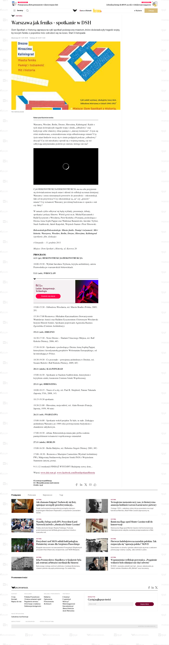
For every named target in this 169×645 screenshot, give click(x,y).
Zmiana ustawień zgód (32, 599)
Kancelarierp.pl (68, 606)
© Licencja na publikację (42, 481)
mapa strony (15, 621)
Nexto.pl (66, 601)
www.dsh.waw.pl (48, 472)
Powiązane (16, 495)
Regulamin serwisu (31, 601)
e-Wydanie (138, 11)
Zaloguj (151, 11)
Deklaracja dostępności (32, 606)
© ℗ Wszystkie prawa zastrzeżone (46, 483)
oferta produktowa (47, 621)
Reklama (47, 597)
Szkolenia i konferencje (19, 617)
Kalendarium (30, 621)
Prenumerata (49, 601)
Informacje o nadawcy (32, 604)
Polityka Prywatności (31, 597)
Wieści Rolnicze (68, 608)
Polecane (32, 495)
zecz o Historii (85, 10)
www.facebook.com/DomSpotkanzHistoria (76, 472)
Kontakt (14, 599)
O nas (13, 597)
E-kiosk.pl (66, 597)
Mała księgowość (69, 604)
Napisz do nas (16, 601)
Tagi (61, 495)
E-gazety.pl (67, 599)
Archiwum (47, 604)
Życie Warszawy (68, 611)
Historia (19, 16)
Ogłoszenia (48, 599)
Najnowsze (47, 495)
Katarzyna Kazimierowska (43, 118)
